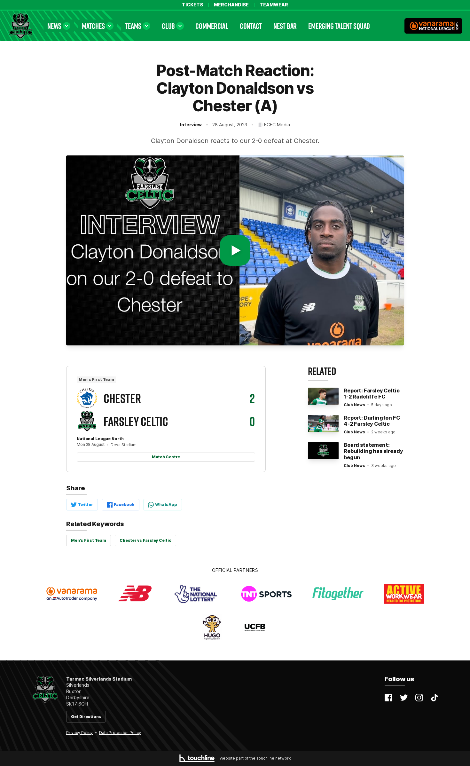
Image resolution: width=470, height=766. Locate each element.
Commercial (211, 25)
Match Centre (166, 456)
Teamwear (274, 5)
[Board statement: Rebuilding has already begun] (323, 450)
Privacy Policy (79, 732)
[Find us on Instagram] (419, 697)
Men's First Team (88, 540)
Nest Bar (285, 25)
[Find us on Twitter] (404, 697)
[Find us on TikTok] (434, 697)
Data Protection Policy (120, 732)
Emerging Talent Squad (339, 25)
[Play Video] (235, 250)
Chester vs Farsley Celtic (145, 540)
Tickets (192, 5)
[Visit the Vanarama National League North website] (433, 26)
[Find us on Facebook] (388, 697)
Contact (251, 25)
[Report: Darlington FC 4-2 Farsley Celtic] (323, 423)
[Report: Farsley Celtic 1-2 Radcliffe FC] (323, 396)
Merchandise (231, 5)
